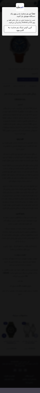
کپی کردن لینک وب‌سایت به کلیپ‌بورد (20, 29)
